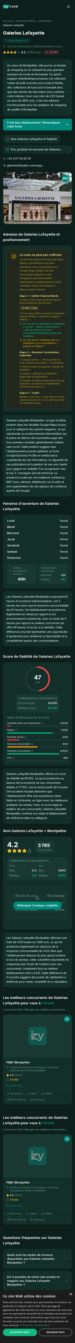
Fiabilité (48, 1093)
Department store (26, 21)
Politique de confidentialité (35, 1325)
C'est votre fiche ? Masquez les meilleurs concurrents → (35, 1009)
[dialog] (37, 1316)
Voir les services (18, 1099)
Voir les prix (39, 1099)
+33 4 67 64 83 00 (19, 158)
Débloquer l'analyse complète (37, 905)
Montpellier (45, 21)
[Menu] (68, 6)
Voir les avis (16, 1093)
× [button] (70, 1294)
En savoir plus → (15, 1085)
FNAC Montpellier (18, 1062)
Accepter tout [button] (20, 1332)
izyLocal (7, 21)
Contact (33, 1093)
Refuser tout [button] (56, 1332)
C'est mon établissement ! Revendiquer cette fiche (33, 124)
